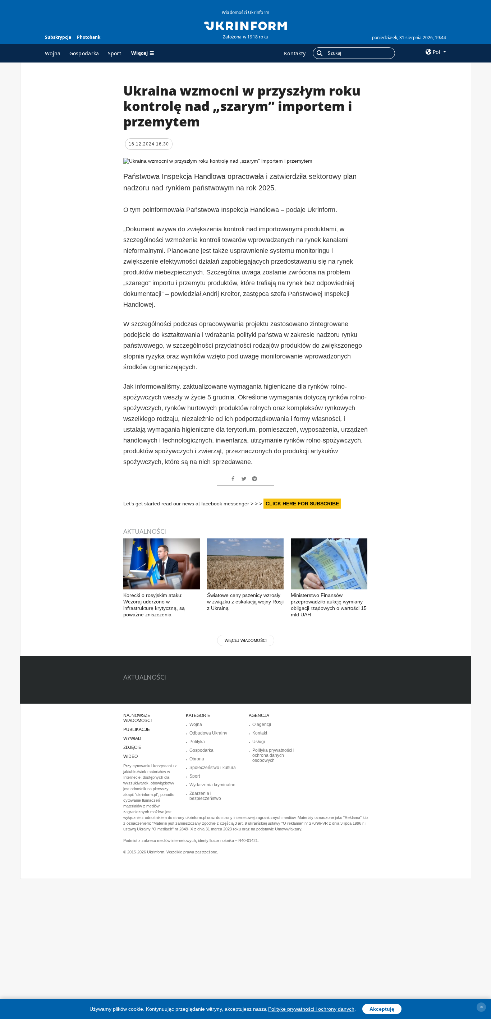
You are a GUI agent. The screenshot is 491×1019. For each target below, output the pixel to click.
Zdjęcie (132, 747)
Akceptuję (382, 1009)
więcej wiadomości (246, 640)
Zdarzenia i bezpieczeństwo (205, 796)
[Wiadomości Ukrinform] (245, 25)
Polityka (197, 741)
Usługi (258, 741)
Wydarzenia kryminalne (212, 784)
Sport (114, 53)
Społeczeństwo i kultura (212, 767)
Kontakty (295, 53)
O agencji (261, 724)
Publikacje (136, 729)
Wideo (130, 756)
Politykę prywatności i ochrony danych (311, 1009)
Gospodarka (84, 53)
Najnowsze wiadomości (137, 718)
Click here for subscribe (302, 503)
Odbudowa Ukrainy (208, 733)
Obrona (196, 758)
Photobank (88, 37)
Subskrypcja (58, 37)
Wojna (53, 53)
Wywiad (132, 738)
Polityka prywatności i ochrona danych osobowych (273, 755)
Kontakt (259, 733)
